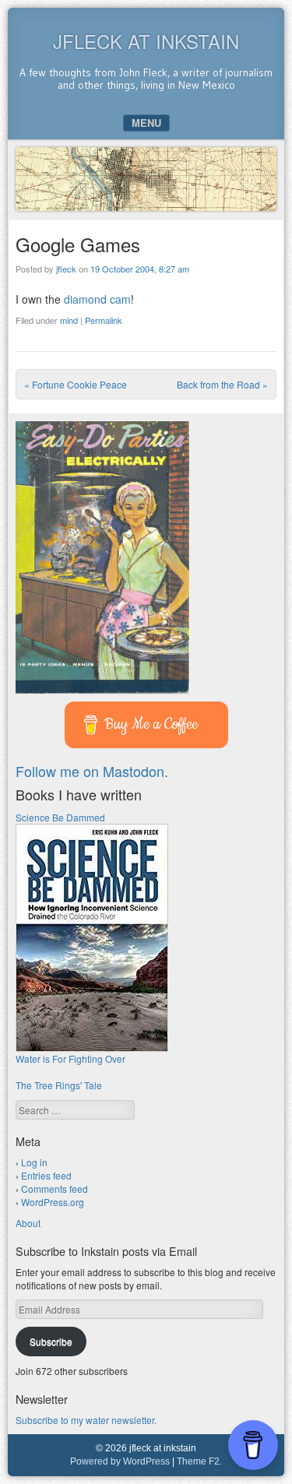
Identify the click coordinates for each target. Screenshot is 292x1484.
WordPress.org (52, 1201)
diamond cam (97, 299)
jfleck (66, 268)
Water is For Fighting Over (70, 1058)
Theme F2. (199, 1461)
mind (69, 320)
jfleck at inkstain (146, 41)
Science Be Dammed (60, 817)
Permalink (103, 320)
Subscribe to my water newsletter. (86, 1419)
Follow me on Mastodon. (92, 771)
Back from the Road (222, 384)
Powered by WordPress (120, 1461)
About (28, 1222)
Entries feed (46, 1175)
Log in (34, 1162)
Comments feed (54, 1188)
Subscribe (51, 1341)
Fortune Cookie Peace (75, 384)
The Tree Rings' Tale (59, 1085)
